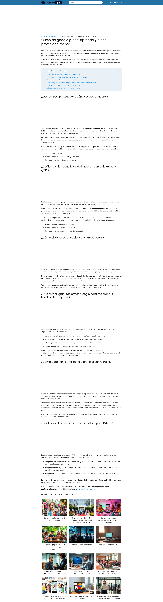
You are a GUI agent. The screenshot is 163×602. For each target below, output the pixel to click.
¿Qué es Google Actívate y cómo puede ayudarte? (63, 75)
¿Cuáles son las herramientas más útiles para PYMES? (63, 88)
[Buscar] (101, 2)
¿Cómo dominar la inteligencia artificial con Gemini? (63, 85)
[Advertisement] (81, 19)
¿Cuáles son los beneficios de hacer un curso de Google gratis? (67, 77)
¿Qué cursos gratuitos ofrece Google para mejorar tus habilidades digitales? (71, 83)
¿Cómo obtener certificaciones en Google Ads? (61, 80)
